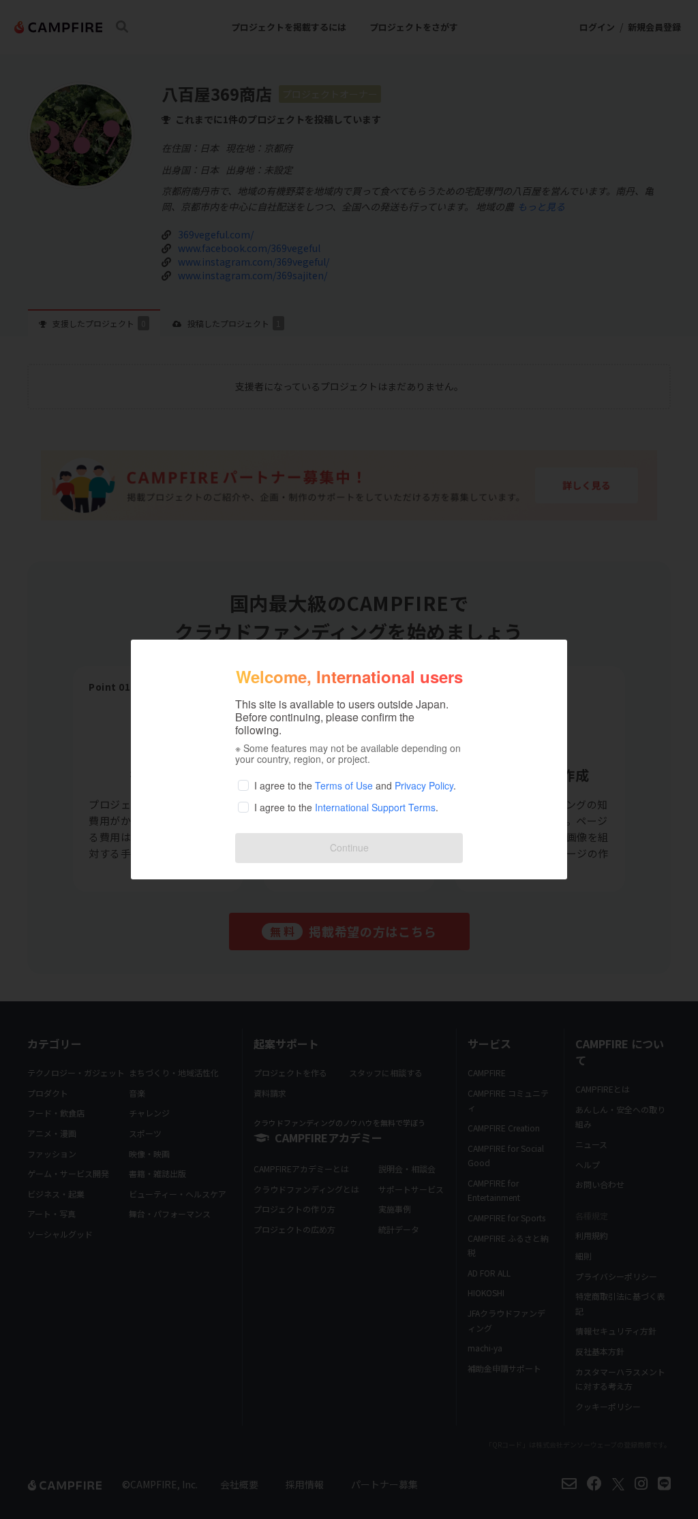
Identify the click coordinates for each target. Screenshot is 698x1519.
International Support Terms (375, 807)
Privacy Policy (424, 785)
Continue (349, 847)
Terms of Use (344, 785)
